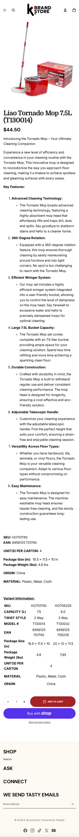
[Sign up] (72, 804)
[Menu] (4, 10)
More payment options (39, 722)
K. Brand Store (32, 820)
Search (7, 759)
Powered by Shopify (53, 820)
